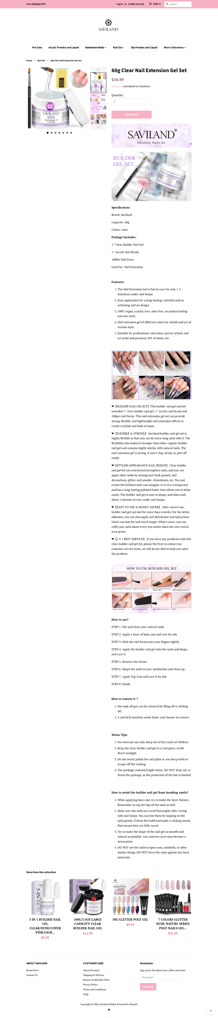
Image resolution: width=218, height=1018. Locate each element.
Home (29, 60)
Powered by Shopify (127, 1004)
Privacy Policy (90, 984)
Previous (21, 98)
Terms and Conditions (94, 989)
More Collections (174, 47)
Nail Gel (118, 47)
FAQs (86, 994)
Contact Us (32, 975)
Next (95, 98)
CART (156, 4)
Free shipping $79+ (36, 4)
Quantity (117, 95)
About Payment (91, 970)
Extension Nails (95, 47)
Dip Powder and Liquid (144, 47)
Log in (119, 4)
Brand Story (32, 970)
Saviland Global (107, 1004)
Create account (136, 4)
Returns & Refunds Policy (96, 979)
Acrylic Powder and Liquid (64, 47)
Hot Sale (37, 47)
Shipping (117, 86)
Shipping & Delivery (93, 975)
